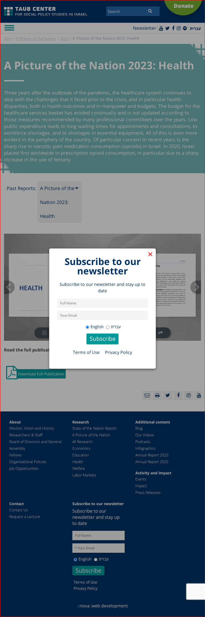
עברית (116, 326)
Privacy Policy (118, 352)
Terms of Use (86, 352)
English (97, 326)
